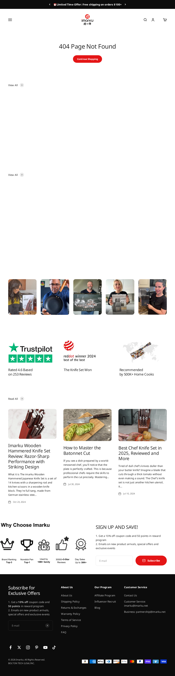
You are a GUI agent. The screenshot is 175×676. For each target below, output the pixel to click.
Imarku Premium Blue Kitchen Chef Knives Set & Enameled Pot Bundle (66, 140)
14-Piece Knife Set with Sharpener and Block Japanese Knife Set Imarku (66, 230)
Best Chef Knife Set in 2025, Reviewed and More (139, 453)
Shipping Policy (70, 601)
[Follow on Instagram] (28, 647)
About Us (66, 595)
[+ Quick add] (39, 126)
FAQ (63, 632)
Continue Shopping (87, 59)
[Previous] (49, 4)
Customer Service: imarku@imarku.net (136, 603)
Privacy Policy (69, 626)
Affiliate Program (105, 595)
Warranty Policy (70, 613)
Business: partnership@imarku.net (144, 611)
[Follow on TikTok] (54, 647)
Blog (97, 607)
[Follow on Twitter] (19, 647)
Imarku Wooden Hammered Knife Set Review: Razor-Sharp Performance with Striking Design (29, 456)
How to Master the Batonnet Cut (82, 450)
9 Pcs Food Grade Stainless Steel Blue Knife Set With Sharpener (147, 140)
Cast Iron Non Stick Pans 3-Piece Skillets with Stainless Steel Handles (107, 230)
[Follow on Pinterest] (36, 647)
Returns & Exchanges (73, 607)
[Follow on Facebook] (10, 647)
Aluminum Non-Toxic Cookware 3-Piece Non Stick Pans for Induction (26, 140)
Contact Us (130, 595)
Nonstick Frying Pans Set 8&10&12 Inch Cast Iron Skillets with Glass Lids (146, 230)
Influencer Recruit (105, 601)
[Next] (125, 4)
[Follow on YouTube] (45, 647)
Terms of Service (71, 620)
